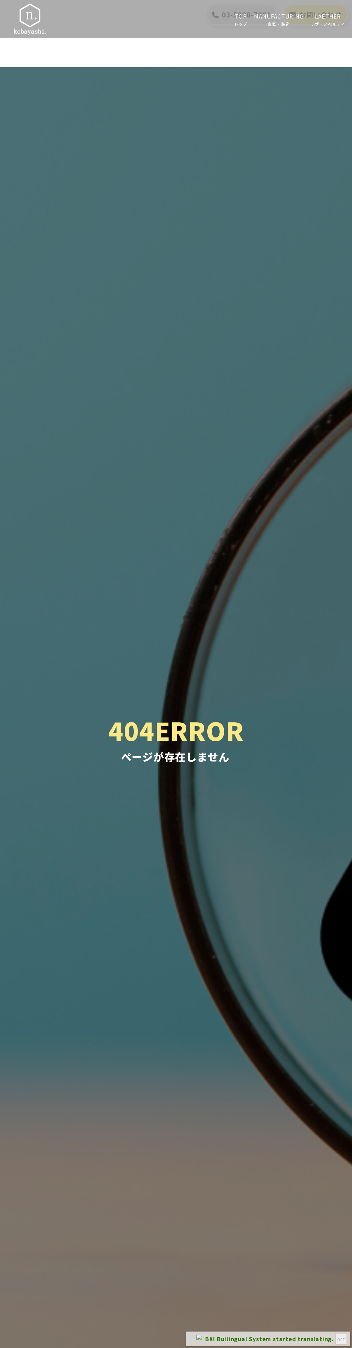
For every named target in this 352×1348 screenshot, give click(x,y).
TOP (240, 19)
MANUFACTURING (279, 19)
